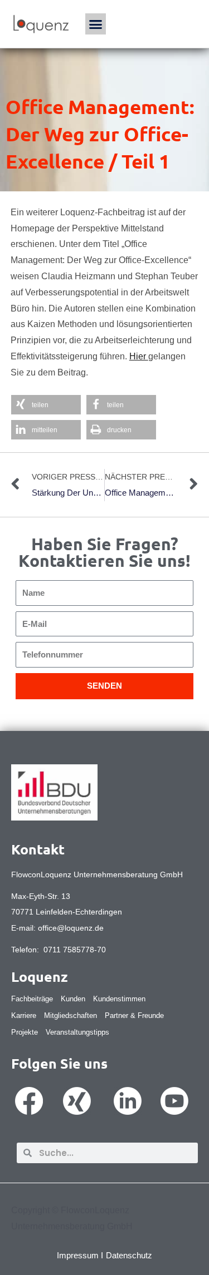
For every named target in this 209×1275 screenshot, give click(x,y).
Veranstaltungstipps (77, 1032)
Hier (138, 356)
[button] (95, 23)
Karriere (23, 1015)
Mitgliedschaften (70, 1015)
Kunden (73, 999)
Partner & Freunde (134, 1015)
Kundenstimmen (119, 999)
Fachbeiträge (32, 999)
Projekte (24, 1032)
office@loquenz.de (71, 927)
